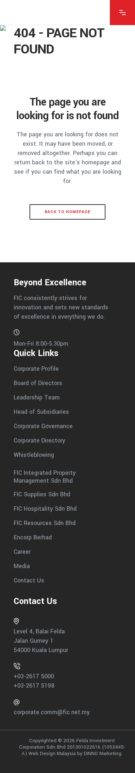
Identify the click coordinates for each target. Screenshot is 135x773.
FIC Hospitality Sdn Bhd (45, 509)
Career (22, 552)
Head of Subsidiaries (41, 412)
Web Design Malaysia (52, 753)
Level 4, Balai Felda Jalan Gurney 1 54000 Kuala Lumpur (41, 640)
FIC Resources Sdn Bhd (45, 523)
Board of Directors (38, 383)
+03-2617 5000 (34, 676)
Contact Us (29, 580)
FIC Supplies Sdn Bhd (42, 494)
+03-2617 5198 (34, 685)
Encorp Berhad (33, 537)
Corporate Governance (43, 426)
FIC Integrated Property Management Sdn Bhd (45, 477)
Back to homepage (67, 212)
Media (22, 566)
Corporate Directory (39, 440)
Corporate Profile (36, 369)
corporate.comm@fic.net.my (52, 712)
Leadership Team (37, 397)
